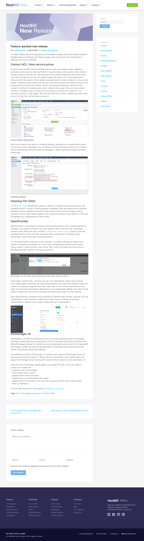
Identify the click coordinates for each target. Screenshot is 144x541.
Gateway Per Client (19, 206)
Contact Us (114, 534)
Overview (77, 504)
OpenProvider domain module (57, 231)
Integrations (10, 507)
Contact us (78, 512)
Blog (75, 507)
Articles (104, 56)
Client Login (55, 504)
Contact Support (57, 515)
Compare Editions (12, 512)
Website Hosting (34, 512)
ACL (17, 393)
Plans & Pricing (11, 509)
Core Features (11, 504)
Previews (104, 86)
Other (103, 81)
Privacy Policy (101, 534)
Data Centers (33, 507)
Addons (104, 46)
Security (104, 91)
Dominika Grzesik (19, 50)
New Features (53, 50)
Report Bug (55, 509)
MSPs (31, 509)
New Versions (106, 76)
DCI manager (26, 393)
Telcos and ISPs (34, 515)
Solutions (50, 5)
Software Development (67, 5)
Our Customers (79, 509)
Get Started (132, 5)
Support (83, 5)
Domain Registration (108, 61)
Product (38, 5)
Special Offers (106, 96)
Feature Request (57, 512)
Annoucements (106, 51)
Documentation (56, 507)
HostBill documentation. (55, 388)
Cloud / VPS (33, 504)
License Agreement (86, 534)
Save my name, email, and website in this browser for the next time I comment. (40, 466)
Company (95, 5)
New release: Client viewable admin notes (69, 410)
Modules (44, 50)
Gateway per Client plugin (44, 393)
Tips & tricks (106, 106)
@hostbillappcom (129, 534)
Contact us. (127, 509)
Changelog (10, 515)
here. (84, 360)
